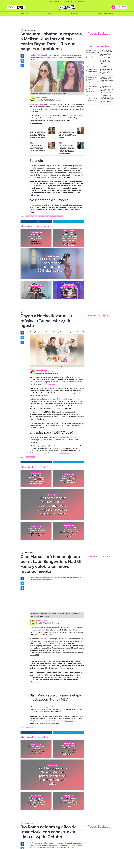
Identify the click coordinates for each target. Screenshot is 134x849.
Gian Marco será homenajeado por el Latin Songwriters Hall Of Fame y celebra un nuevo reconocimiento (36, 479)
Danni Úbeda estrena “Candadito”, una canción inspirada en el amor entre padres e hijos (69, 802)
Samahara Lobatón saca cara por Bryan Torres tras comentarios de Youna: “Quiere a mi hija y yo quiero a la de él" (67, 134)
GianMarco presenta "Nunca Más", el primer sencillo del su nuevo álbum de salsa (36, 532)
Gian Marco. (39, 682)
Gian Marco (33, 578)
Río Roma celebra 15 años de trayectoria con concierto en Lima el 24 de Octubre (68, 479)
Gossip (31, 142)
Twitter (69, 221)
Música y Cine (29, 312)
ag (61, 216)
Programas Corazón (105, 14)
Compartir (37, 221)
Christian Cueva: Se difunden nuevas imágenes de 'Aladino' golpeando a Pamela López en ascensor (106, 89)
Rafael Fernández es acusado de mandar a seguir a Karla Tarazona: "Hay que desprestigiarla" (37, 148)
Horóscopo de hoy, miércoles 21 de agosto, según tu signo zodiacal (106, 79)
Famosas (24, 14)
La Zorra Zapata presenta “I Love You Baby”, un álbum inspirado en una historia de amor (36, 239)
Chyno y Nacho (31, 457)
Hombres (49, 14)
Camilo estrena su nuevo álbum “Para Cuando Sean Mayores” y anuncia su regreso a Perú (69, 532)
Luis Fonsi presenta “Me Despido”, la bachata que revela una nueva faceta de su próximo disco (52, 505)
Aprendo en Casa (54, 1)
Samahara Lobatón (76, 115)
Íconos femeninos (30, 30)
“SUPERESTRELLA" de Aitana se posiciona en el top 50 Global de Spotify (52, 264)
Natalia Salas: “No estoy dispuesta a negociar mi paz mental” (69, 291)
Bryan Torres (41, 216)
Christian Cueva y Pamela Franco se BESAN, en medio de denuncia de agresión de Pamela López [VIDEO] (106, 70)
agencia (57, 216)
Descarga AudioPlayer (66, 1)
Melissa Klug (49, 216)
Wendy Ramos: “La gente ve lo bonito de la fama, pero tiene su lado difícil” (36, 291)
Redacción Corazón (41, 97)
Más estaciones (79, 1)
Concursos (75, 14)
